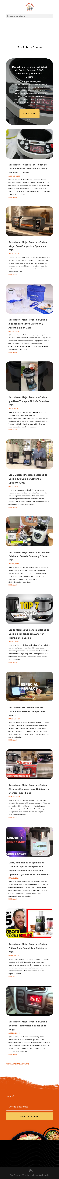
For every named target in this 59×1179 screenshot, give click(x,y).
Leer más (29, 113)
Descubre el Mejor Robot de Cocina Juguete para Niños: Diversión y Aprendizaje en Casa (28, 323)
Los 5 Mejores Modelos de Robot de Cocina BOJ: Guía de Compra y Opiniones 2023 (28, 478)
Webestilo (44, 1175)
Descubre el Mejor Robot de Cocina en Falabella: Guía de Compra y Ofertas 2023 (29, 556)
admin (23, 81)
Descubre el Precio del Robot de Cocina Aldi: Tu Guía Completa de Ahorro (27, 711)
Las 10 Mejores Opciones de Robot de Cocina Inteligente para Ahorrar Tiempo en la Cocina (29, 633)
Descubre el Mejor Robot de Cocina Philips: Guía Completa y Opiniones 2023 (28, 948)
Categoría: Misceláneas (22, 84)
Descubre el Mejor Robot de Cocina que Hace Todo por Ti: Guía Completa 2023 (29, 401)
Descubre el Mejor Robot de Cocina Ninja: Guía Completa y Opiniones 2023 (28, 246)
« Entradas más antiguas (17, 1063)
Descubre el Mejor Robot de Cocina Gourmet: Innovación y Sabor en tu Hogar (28, 1025)
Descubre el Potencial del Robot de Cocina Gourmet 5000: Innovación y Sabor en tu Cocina (29, 71)
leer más (13, 197)
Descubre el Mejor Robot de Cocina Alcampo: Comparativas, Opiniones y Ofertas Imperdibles (29, 789)
